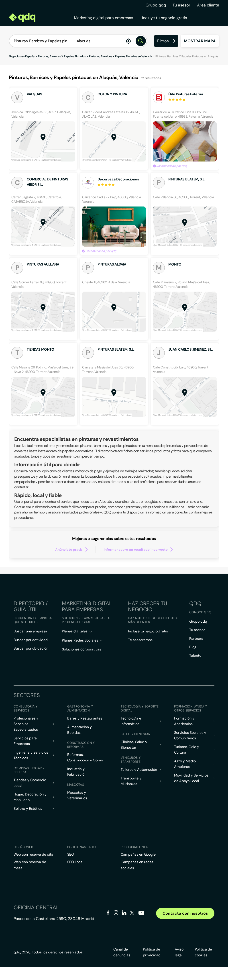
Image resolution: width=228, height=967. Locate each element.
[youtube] (141, 914)
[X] (132, 913)
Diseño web (23, 847)
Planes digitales (75, 631)
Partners (196, 638)
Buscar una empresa (30, 631)
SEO (70, 854)
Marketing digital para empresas (103, 17)
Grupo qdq (156, 5)
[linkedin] (124, 913)
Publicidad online (136, 847)
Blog (192, 647)
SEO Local (75, 862)
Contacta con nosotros (185, 913)
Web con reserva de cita (33, 854)
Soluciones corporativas (81, 649)
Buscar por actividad (31, 640)
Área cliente (208, 5)
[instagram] (116, 913)
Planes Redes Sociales (80, 640)
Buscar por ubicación (31, 648)
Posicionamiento (81, 847)
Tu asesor (181, 5)
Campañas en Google (138, 854)
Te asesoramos (140, 640)
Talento (195, 655)
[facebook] (108, 913)
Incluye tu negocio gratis (164, 17)
